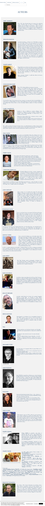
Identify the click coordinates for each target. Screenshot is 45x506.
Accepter (41, 503)
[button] (9, 2)
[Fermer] (43, 503)
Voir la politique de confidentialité (15, 504)
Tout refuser (36, 503)
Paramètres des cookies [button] (29, 503)
